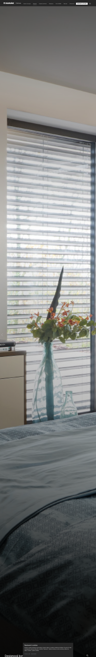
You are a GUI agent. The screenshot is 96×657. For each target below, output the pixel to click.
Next (93, 335)
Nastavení (33, 653)
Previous (2, 335)
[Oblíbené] (90, 3)
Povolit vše (27, 653)
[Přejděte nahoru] (93, 654)
